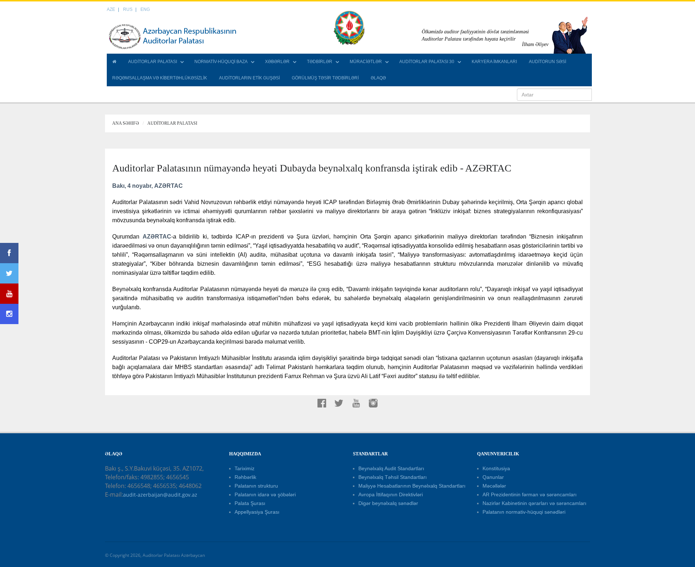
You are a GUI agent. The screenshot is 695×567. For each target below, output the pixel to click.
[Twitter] (9, 273)
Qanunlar (493, 477)
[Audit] (179, 36)
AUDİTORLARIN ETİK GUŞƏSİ (249, 77)
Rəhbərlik (245, 477)
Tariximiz (244, 468)
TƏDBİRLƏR (319, 61)
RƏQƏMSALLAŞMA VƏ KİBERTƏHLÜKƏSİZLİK (159, 77)
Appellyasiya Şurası (257, 512)
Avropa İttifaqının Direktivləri (390, 494)
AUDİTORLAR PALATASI (152, 61)
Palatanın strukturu (256, 486)
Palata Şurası (250, 503)
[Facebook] (9, 253)
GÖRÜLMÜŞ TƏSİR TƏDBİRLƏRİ (325, 77)
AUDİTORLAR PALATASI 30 (426, 61)
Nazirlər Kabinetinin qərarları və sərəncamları (534, 503)
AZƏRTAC (157, 236)
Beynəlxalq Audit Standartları (391, 468)
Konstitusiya (496, 468)
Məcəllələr (494, 486)
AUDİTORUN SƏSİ (547, 61)
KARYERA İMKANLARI (494, 61)
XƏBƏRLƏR (277, 61)
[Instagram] (9, 314)
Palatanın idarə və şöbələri (265, 494)
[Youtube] (9, 294)
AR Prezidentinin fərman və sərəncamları (530, 494)
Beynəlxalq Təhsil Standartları (392, 477)
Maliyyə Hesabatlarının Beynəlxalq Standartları (412, 486)
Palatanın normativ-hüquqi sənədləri (524, 512)
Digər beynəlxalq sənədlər (388, 503)
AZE (111, 9)
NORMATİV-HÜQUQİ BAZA (221, 61)
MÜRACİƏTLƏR (366, 61)
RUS (127, 9)
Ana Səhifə (125, 123)
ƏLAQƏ (378, 77)
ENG (145, 9)
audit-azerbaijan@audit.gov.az (160, 494)
